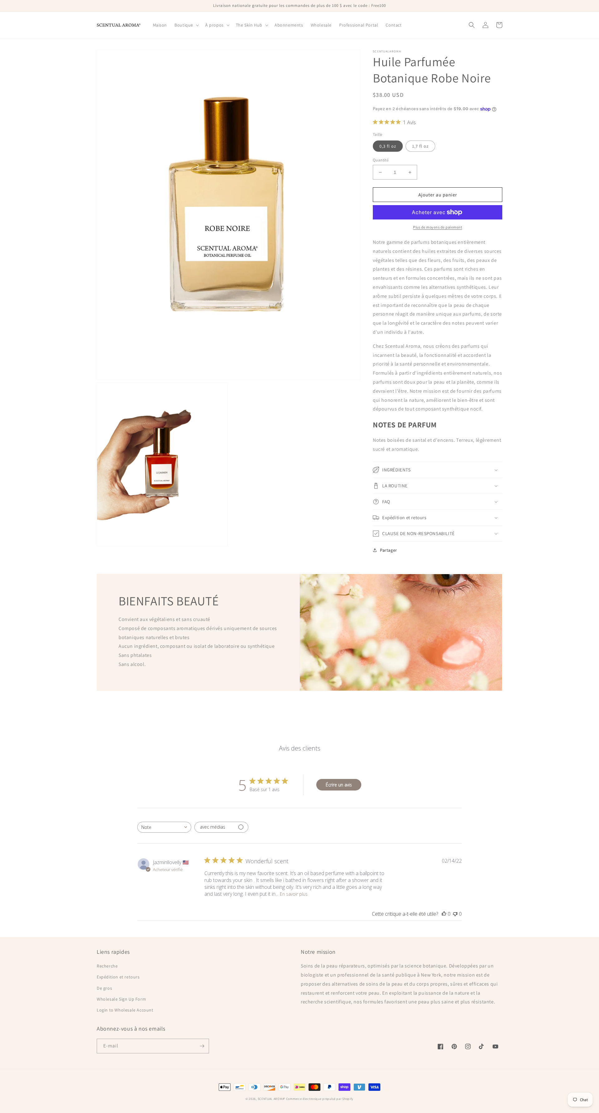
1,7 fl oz (420, 146)
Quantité (380, 160)
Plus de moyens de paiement (437, 227)
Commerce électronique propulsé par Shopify (319, 1099)
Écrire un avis (339, 785)
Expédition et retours (118, 977)
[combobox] (164, 827)
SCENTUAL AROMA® (272, 1099)
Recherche (107, 966)
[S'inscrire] (202, 1046)
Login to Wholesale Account (125, 1010)
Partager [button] (388, 550)
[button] (186, 25)
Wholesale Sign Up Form (121, 999)
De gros (104, 988)
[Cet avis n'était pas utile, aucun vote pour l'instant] (455, 913)
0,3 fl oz (387, 146)
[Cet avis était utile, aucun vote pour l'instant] (444, 913)
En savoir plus (294, 894)
